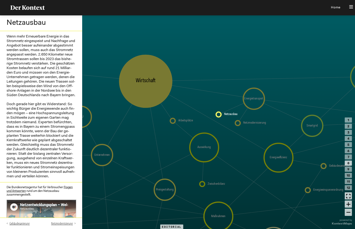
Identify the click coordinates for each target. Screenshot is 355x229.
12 (348, 188)
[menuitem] (336, 8)
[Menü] (351, 7)
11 (348, 181)
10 (348, 175)
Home (335, 7)
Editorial (172, 227)
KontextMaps (342, 223)
